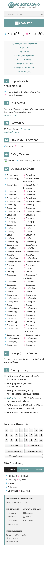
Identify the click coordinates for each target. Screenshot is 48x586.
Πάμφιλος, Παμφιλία (18, 476)
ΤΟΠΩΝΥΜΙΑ (37, 469)
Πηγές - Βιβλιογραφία (17, 535)
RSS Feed (29, 520)
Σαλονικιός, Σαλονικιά (19, 491)
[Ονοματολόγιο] (24, 8)
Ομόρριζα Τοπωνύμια (24, 67)
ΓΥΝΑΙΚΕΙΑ (35, 445)
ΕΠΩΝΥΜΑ (24, 469)
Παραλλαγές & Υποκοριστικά (24, 44)
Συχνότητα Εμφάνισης (24, 56)
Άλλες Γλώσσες (24, 60)
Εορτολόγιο (13, 524)
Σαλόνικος (12, 487)
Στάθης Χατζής (14, 398)
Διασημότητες (24, 71)
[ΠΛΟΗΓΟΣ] (24, 20)
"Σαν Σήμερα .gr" (13, 502)
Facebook (29, 513)
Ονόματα (12, 513)
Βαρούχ (11, 483)
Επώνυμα (12, 517)
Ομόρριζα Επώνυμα (24, 64)
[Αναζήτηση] (42, 14)
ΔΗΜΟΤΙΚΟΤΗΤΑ (14, 451)
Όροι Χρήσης (13, 538)
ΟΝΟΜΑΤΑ (11, 469)
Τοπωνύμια (12, 520)
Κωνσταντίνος (10, 115)
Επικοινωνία (13, 542)
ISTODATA (25, 502)
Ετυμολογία (24, 48)
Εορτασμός (24, 52)
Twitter (28, 517)
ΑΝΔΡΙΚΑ (15, 445)
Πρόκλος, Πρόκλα (17, 480)
